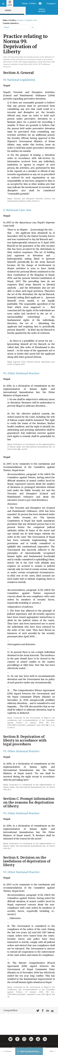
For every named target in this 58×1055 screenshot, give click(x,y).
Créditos (32, 3)
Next (51, 1051)
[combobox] (4, 27)
